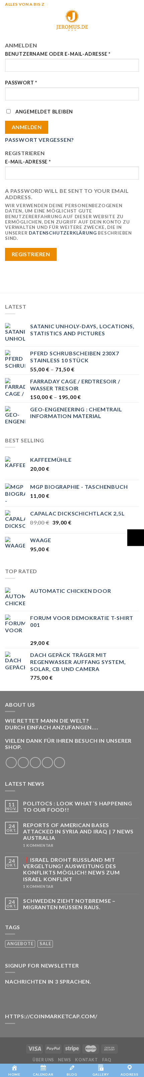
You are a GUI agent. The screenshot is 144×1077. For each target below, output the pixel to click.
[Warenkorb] (135, 20)
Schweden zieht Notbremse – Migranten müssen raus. (69, 904)
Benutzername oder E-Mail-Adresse (58, 54)
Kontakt (86, 1059)
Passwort (21, 82)
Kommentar (38, 845)
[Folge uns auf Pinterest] (59, 762)
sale (45, 943)
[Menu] (9, 20)
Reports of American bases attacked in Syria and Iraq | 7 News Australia (78, 831)
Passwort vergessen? (39, 139)
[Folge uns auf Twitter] (35, 762)
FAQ (107, 1059)
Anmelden (27, 127)
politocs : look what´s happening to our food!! (77, 806)
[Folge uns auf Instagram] (23, 762)
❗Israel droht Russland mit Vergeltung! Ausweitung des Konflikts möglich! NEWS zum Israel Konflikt (71, 869)
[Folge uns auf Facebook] (11, 762)
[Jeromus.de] (72, 20)
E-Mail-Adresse (28, 161)
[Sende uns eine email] (47, 762)
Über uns (43, 1059)
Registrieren (31, 254)
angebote (20, 943)
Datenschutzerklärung (62, 233)
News (64, 1059)
